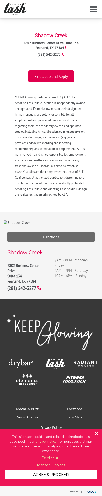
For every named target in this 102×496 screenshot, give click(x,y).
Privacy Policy (51, 427)
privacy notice (46, 441)
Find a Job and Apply (51, 76)
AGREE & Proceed (51, 474)
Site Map (75, 417)
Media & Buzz (27, 408)
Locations (75, 408)
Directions (51, 236)
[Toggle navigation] (92, 9)
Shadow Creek (51, 35)
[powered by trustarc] (90, 491)
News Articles (27, 417)
